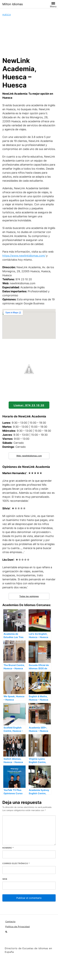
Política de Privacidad (17, 926)
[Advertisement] (29, 36)
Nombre (8, 848)
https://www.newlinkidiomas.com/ (23, 255)
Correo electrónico (16, 863)
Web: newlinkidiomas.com (29, 455)
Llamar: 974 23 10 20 (29, 405)
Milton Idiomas (12, 4)
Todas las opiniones (29, 596)
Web (4, 879)
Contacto (10, 921)
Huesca (6, 14)
